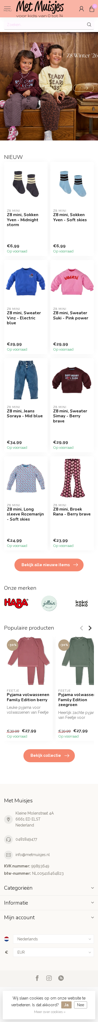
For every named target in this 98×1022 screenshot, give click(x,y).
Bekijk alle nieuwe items (46, 565)
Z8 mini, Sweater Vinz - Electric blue (24, 317)
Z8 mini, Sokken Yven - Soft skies (70, 217)
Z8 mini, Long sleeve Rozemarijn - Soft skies (25, 514)
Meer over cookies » (50, 1012)
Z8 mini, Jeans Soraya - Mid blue (25, 414)
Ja (66, 1005)
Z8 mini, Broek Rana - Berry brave (72, 512)
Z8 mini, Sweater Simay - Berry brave (70, 416)
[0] (92, 8)
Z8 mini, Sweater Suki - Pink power (70, 315)
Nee (80, 1005)
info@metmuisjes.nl (33, 855)
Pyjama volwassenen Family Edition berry (28, 697)
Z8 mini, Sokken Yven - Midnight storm (22, 219)
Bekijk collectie (45, 755)
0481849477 (26, 839)
